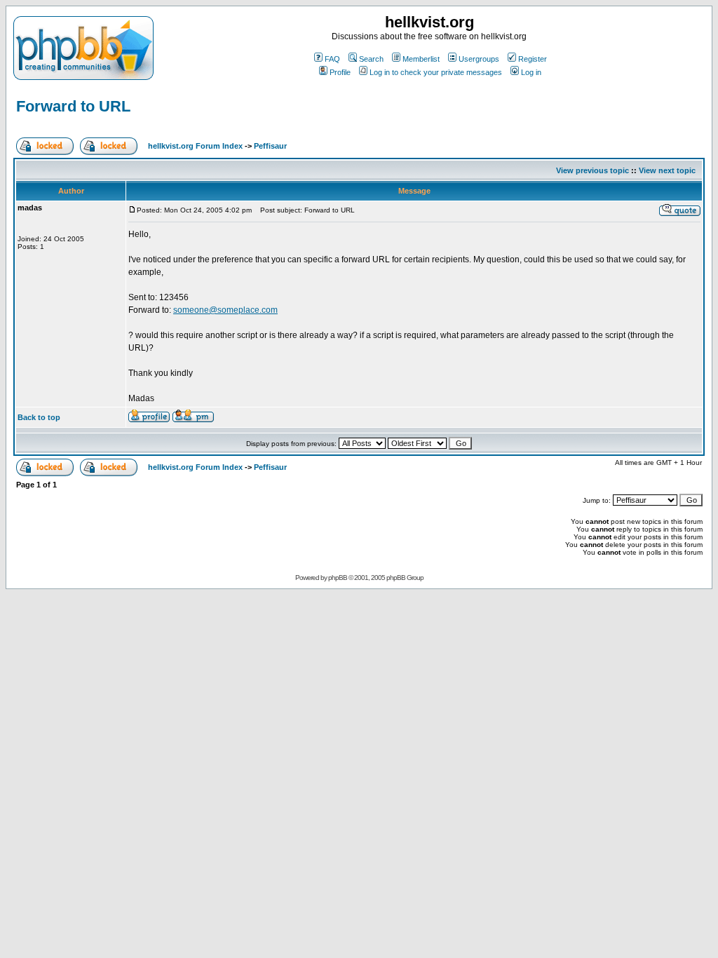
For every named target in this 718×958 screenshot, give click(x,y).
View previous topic (592, 170)
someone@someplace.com (225, 310)
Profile (340, 72)
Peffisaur (270, 146)
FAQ (332, 59)
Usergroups (479, 59)
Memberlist (421, 59)
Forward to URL (73, 106)
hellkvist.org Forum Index (195, 146)
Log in (531, 72)
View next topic (667, 170)
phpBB (337, 577)
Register (532, 59)
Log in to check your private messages (436, 72)
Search (371, 59)
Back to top (39, 417)
